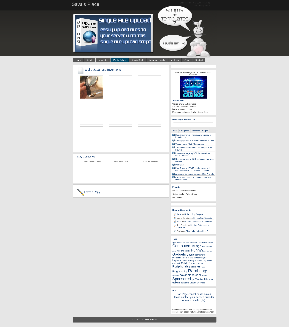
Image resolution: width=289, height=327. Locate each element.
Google (190, 254)
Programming (179, 271)
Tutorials (199, 279)
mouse (200, 263)
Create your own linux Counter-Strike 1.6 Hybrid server (193, 178)
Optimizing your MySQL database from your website (194, 160)
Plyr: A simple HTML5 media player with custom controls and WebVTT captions (192, 169)
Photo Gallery (119, 60)
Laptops (176, 260)
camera (179, 243)
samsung (175, 275)
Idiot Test (175, 60)
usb (174, 282)
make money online (203, 260)
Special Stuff (137, 60)
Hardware (200, 254)
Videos (193, 282)
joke (191, 258)
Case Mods (203, 242)
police (204, 267)
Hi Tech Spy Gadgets (193, 214)
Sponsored (181, 279)
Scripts (90, 60)
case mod (193, 243)
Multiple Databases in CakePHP (198, 221)
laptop (204, 258)
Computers (181, 246)
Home (78, 60)
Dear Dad (179, 165)
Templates (103, 60)
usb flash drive (183, 283)
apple (174, 243)
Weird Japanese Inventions (103, 69)
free (203, 246)
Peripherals (180, 266)
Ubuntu (208, 279)
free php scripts (184, 251)
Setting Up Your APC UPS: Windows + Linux (194, 141)
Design (196, 246)
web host (201, 283)
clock (211, 243)
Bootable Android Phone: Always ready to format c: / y (193, 136)
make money (188, 260)
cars (187, 243)
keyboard (198, 258)
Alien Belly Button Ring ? (197, 231)
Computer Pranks (157, 60)
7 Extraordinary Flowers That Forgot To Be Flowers (193, 148)
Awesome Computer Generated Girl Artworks (194, 174)
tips (193, 279)
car (184, 243)
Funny (196, 250)
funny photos (207, 251)
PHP (199, 266)
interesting (176, 258)
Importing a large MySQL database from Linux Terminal (192, 154)
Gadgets (179, 254)
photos (192, 267)
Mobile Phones (189, 263)
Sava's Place (151, 320)
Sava (179, 214)
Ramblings (198, 270)
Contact (199, 60)
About (187, 60)
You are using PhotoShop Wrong (189, 144)
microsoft (176, 263)
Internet (185, 257)
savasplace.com (190, 275)
